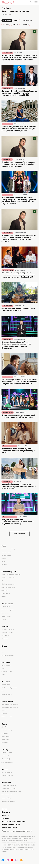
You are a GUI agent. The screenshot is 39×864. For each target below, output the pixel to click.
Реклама (5, 818)
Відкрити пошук (31, 2)
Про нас (5, 815)
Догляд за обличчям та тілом (11, 574)
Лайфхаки (5, 639)
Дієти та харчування (8, 587)
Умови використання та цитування (17, 831)
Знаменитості (7, 53)
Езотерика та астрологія (10, 704)
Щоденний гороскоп (8, 801)
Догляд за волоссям (8, 578)
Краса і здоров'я (9, 572)
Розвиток (25, 24)
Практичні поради (8, 610)
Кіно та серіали (7, 772)
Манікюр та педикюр (9, 584)
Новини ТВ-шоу (8, 270)
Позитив (4, 714)
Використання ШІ (9, 828)
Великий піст (6, 736)
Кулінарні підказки (8, 655)
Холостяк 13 (6, 756)
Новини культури (7, 775)
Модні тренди (6, 616)
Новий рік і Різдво (7, 730)
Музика (4, 561)
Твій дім (15, 24)
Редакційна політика (11, 825)
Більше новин (19, 534)
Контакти (6, 812)
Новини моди (6, 607)
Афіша (5, 769)
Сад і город (5, 636)
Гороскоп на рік (7, 795)
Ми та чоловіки (6, 665)
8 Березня (5, 733)
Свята (4, 724)
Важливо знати (7, 694)
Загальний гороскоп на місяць (12, 792)
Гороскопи (6, 783)
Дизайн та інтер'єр (8, 629)
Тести (3, 710)
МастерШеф (6, 759)
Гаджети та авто (7, 717)
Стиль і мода (7, 604)
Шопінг (4, 619)
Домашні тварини (7, 632)
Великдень (5, 739)
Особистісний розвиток (10, 688)
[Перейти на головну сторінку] (8, 2)
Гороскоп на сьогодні (9, 785)
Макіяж (4, 581)
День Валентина (7, 727)
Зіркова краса (6, 555)
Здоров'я (5, 590)
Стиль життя (27, 20)
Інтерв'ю (4, 564)
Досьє (4, 558)
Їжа (3, 652)
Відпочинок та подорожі (10, 707)
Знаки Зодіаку (6, 798)
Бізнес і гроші (6, 685)
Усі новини (7, 20)
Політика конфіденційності (14, 822)
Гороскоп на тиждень (9, 788)
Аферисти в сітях (7, 762)
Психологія (5, 691)
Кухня (4, 646)
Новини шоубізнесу (9, 446)
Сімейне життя (7, 671)
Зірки (16, 20)
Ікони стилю (6, 613)
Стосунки (6, 662)
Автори (5, 809)
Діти (3, 675)
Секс (3, 668)
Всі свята (5, 742)
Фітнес (4, 597)
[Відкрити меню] (36, 2)
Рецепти (4, 649)
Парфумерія (6, 593)
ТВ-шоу (6, 24)
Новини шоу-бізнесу (8, 549)
